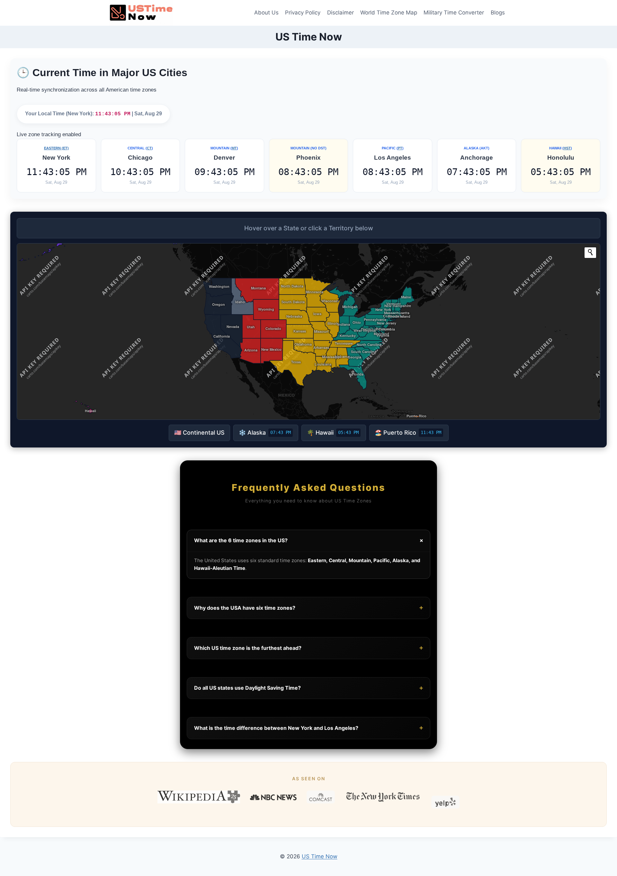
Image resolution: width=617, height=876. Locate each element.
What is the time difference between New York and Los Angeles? (308, 727)
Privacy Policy (302, 12)
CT (149, 148)
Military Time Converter (454, 12)
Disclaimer (340, 12)
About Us (266, 12)
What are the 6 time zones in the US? (309, 540)
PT (400, 148)
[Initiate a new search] (590, 252)
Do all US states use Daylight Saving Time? (308, 688)
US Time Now (319, 856)
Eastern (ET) (56, 148)
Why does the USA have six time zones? (308, 607)
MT (234, 148)
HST (567, 148)
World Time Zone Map (388, 12)
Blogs (498, 12)
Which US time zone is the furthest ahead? (308, 647)
